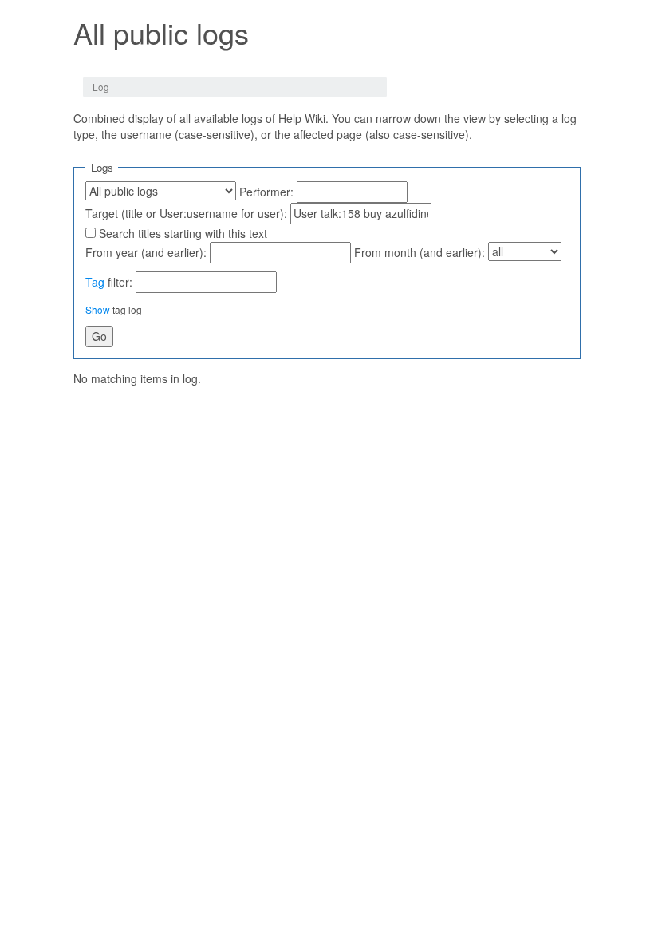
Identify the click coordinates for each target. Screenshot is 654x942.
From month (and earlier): (419, 252)
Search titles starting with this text (183, 233)
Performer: (266, 192)
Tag (94, 282)
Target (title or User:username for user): (186, 213)
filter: (108, 282)
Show (97, 309)
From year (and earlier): (146, 252)
